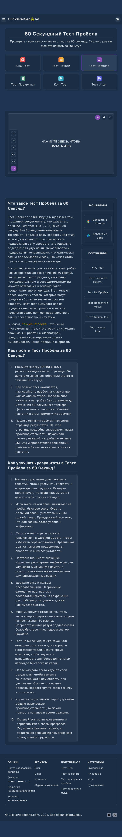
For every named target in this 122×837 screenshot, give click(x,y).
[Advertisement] (63, 100)
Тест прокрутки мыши (71, 790)
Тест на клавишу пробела (71, 781)
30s (13, 161)
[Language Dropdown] (118, 19)
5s (14, 147)
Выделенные (95, 768)
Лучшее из (94, 773)
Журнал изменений (46, 785)
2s (14, 140)
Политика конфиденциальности (21, 788)
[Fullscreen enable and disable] (110, 117)
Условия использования (17, 798)
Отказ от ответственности (19, 779)
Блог (37, 768)
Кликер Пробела (34, 324)
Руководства (96, 785)
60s (13, 168)
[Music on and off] (103, 117)
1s (13, 133)
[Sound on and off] (97, 117)
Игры (91, 779)
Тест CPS (67, 768)
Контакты (40, 779)
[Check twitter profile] (114, 815)
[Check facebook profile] (109, 815)
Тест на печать (70, 773)
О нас (37, 773)
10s (13, 154)
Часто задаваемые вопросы (19, 769)
